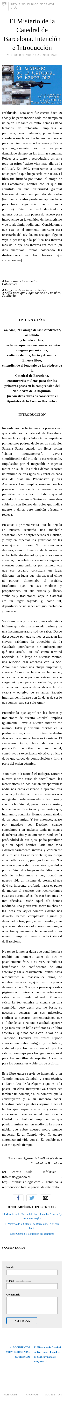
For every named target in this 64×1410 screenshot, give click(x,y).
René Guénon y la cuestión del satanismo (32, 1233)
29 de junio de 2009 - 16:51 (22, 55)
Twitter (31, 1198)
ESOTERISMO (50, 55)
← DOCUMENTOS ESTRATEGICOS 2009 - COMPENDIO (17, 1352)
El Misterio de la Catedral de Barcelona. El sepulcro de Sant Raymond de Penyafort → (47, 1354)
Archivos (32, 1394)
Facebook (18, 1198)
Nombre (11, 1267)
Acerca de (10, 1394)
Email (45, 1198)
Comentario (13, 1294)
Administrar (53, 1394)
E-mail (19, 1280)
